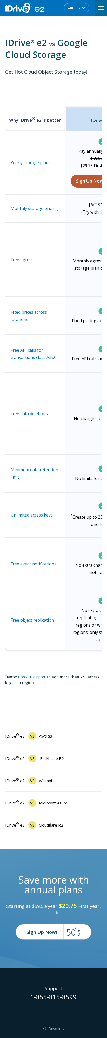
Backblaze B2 (34, 758)
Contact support (31, 676)
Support (53, 988)
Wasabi (28, 780)
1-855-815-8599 (53, 997)
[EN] (42, 4)
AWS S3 (28, 736)
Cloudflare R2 (34, 825)
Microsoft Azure (36, 802)
